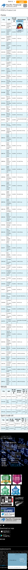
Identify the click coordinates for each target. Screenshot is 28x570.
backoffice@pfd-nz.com (15, 465)
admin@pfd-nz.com (15, 464)
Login (21, 2)
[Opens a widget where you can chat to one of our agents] (17, 561)
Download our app (7, 528)
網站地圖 (2, 539)
